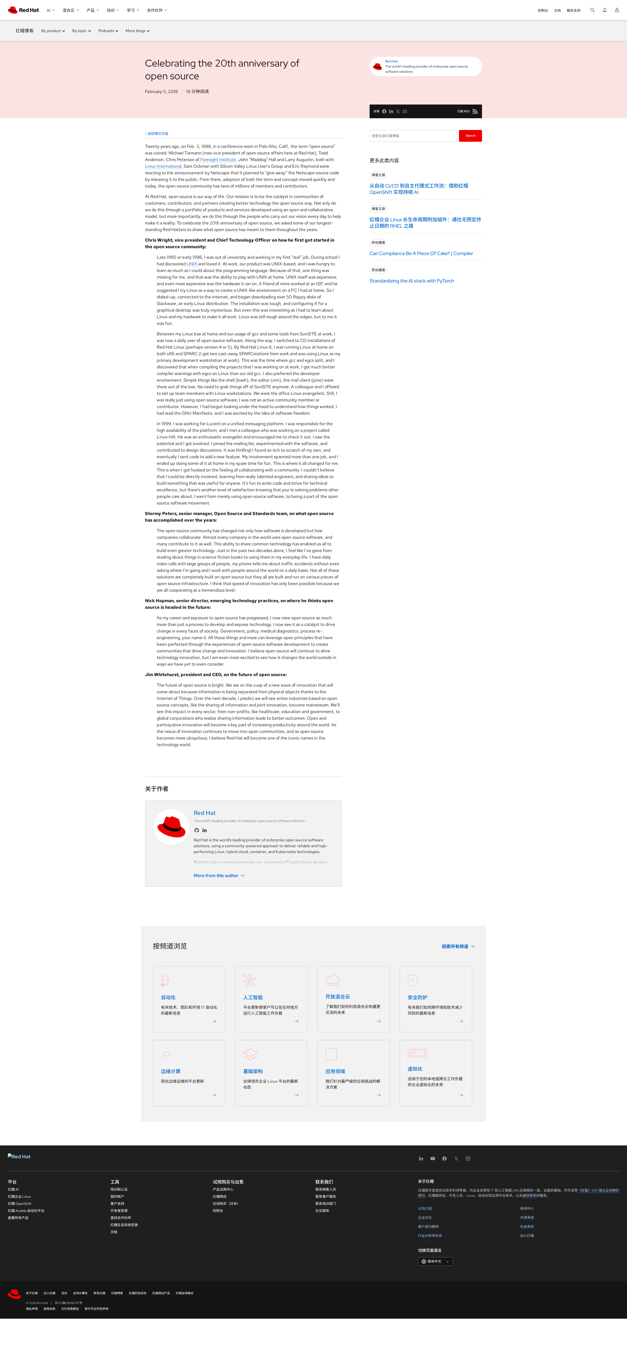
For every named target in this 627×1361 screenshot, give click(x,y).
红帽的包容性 (137, 1293)
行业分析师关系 (430, 1235)
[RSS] (475, 111)
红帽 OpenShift (19, 1203)
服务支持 (573, 10)
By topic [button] (79, 30)
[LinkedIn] (421, 1160)
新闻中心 (527, 1208)
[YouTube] (433, 1160)
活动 (64, 1293)
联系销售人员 (325, 1189)
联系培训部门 (325, 1203)
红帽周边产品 (161, 1293)
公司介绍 (425, 1208)
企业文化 (425, 1217)
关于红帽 (32, 1293)
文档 (557, 10)
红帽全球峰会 (184, 1293)
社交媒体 (322, 1210)
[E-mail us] (405, 111)
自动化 (168, 997)
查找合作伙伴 (120, 1218)
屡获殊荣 (529, 1195)
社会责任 (527, 1226)
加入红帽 (527, 1235)
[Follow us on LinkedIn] (204, 830)
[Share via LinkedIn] (391, 111)
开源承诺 (527, 1217)
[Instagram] (468, 1160)
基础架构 (253, 1071)
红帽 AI (13, 1189)
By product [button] (51, 30)
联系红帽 (99, 1293)
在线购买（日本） (226, 1203)
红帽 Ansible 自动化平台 (26, 1210)
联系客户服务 (325, 1196)
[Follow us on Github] (197, 830)
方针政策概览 (70, 1309)
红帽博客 (25, 31)
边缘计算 (171, 1071)
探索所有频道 (455, 946)
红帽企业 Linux (19, 1196)
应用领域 (335, 1071)
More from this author (216, 875)
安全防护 (417, 997)
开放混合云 (338, 997)
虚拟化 (415, 1069)
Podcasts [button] (106, 30)
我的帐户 (117, 1196)
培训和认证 (119, 1189)
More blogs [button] (135, 30)
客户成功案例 (428, 1226)
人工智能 (253, 997)
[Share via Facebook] (384, 111)
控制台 (543, 10)
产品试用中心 (223, 1189)
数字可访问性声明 (96, 1309)
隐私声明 (32, 1309)
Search (470, 136)
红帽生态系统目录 (124, 1225)
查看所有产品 (18, 1218)
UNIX (192, 264)
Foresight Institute (218, 159)
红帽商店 (220, 1196)
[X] (456, 1160)
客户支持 (117, 1203)
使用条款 (49, 1309)
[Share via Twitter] (398, 111)
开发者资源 (119, 1210)
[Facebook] (444, 1160)
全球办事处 (80, 1293)
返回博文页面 (158, 133)
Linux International (163, 166)
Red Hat (391, 61)
